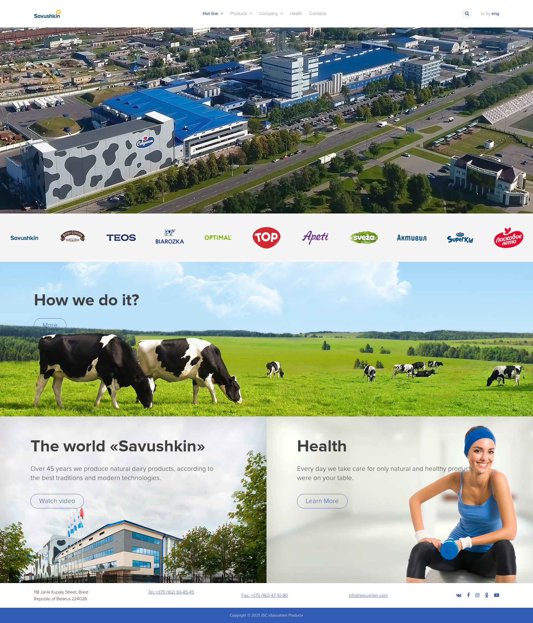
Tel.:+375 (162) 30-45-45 (171, 592)
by (488, 13)
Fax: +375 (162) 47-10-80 (265, 595)
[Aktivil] (412, 237)
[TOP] (266, 237)
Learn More (322, 501)
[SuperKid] (460, 237)
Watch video (57, 501)
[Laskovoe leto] (508, 237)
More (50, 325)
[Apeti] (315, 237)
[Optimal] (218, 237)
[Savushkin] (24, 237)
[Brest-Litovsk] (73, 237)
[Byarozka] (169, 237)
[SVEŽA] (363, 237)
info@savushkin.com (368, 595)
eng (495, 13)
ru (483, 13)
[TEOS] (121, 237)
